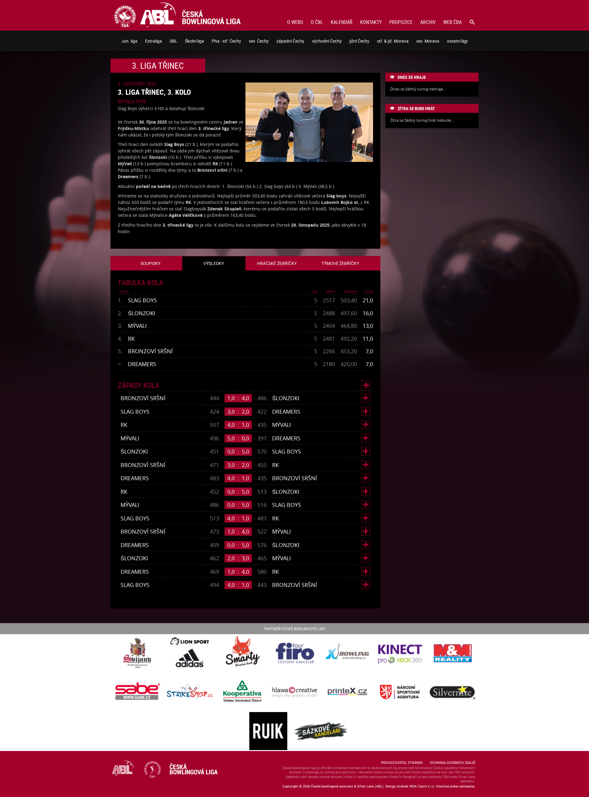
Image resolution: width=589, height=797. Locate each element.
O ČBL (317, 22)
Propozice (401, 22)
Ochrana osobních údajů (452, 762)
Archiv (428, 22)
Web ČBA (452, 22)
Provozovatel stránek (402, 762)
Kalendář (341, 22)
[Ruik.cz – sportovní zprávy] (268, 731)
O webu (295, 22)
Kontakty (371, 22)
